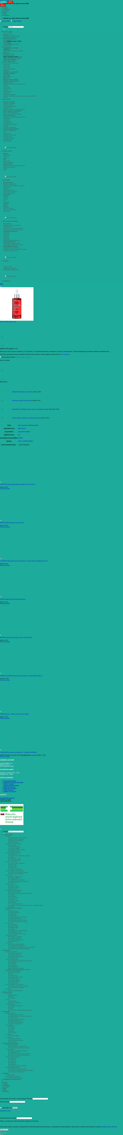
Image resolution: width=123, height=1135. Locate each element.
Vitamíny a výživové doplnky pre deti (18, 969)
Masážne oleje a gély (16, 977)
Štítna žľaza (13, 867)
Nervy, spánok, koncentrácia (15, 870)
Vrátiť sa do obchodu (13, 44)
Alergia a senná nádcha (14, 843)
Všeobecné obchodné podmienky (13, 782)
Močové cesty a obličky (14, 908)
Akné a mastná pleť (16, 1023)
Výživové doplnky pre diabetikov (19, 948)
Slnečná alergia (14, 851)
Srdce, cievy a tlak (12, 861)
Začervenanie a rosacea (17, 1019)
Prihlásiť (15, 1108)
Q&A (4, 14)
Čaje (11, 974)
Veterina (6, 261)
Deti (8, 999)
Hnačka (12, 895)
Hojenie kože (14, 1017)
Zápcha (12, 907)
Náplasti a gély (14, 887)
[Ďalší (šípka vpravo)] (2, 1134)
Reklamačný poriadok (9, 788)
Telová (12, 1029)
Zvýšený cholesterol (16, 869)
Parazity (12, 899)
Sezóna (9, 989)
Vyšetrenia (6, 9)
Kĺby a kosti (10, 884)
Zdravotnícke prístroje (13, 1057)
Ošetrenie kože (14, 1052)
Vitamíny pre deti (15, 938)
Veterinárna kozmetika (13, 1076)
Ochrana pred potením (16, 1040)
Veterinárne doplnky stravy (14, 1078)
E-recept (6, 11)
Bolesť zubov (14, 842)
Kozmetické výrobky (24, 431)
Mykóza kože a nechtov (17, 1022)
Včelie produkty (14, 972)
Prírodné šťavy (14, 981)
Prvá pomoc (10, 1049)
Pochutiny (13, 963)
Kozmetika (6, 180)
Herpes (12, 929)
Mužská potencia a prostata (18, 917)
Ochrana (9, 1037)
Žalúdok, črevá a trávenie (14, 890)
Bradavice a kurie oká (16, 1014)
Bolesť (9, 836)
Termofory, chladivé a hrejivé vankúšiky (21, 1070)
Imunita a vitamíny (12, 935)
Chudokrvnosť (14, 941)
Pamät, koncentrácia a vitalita (18, 872)
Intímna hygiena (14, 912)
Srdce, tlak (13, 866)
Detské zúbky (14, 927)
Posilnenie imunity (15, 858)
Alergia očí (13, 845)
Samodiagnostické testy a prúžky (20, 1047)
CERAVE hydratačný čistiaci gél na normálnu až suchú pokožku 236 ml (21, 675)
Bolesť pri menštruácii (16, 840)
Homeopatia (13, 975)
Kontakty (6, 15)
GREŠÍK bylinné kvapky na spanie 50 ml (12, 522)
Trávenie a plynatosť (16, 904)
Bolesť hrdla (13, 854)
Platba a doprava (8, 790)
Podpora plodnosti (15, 918)
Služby (5, 8)
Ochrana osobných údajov (11, 785)
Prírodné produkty (15, 980)
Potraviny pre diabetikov (17, 944)
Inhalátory (13, 1063)
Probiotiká (13, 902)
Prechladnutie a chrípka (14, 852)
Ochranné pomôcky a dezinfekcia (20, 1055)
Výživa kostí (13, 889)
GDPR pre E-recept (9, 787)
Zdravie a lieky (7, 32)
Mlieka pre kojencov (16, 1005)
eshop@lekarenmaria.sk (7, 798)
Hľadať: (5, 27)
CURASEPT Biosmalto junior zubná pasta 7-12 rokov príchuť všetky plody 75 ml (24, 561)
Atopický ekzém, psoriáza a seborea (20, 1016)
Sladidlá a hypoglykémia (17, 945)
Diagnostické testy (12, 1044)
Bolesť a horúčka (15, 1002)
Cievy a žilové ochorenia (17, 863)
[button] (7, 281)
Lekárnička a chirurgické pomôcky (20, 1054)
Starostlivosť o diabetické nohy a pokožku (22, 947)
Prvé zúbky (13, 1001)
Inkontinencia (14, 911)
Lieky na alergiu (14, 848)
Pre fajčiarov (13, 965)
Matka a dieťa (7, 151)
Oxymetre (13, 1061)
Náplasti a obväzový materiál (18, 1051)
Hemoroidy (13, 864)
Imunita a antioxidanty (16, 939)
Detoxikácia (13, 962)
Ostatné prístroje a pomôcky (18, 1066)
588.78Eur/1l (22, 428)
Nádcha (12, 857)
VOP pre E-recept (8, 784)
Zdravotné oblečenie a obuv (18, 1069)
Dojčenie (12, 998)
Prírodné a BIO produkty (14, 971)
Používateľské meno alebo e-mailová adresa (16, 1098)
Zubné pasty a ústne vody (17, 933)
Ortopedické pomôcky (13, 1067)
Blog (4, 12)
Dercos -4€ (13, 321)
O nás (5, 6)
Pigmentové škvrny (15, 1020)
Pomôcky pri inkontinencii (17, 1072)
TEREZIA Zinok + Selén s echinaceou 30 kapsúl (14, 714)
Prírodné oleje (14, 978)
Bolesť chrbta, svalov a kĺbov (18, 837)
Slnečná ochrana (15, 1038)
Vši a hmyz (13, 1041)
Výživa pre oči (14, 883)
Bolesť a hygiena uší (16, 876)
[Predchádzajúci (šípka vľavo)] (0, 1134)
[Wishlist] (0, 520)
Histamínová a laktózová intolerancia (21, 893)
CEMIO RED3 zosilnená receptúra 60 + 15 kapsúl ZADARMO (18, 752)
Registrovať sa (4, 1129)
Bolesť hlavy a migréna (17, 839)
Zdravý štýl (6, 99)
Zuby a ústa (10, 923)
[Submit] (4, 833)
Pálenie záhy (14, 898)
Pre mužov (13, 1032)
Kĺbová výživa (14, 886)
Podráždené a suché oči (17, 880)
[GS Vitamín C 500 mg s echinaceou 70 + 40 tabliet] (7, 346)
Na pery (12, 1031)
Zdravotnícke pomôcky (10, 221)
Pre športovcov (14, 967)
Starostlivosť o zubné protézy (18, 930)
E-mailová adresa (8, 1118)
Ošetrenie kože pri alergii (17, 849)
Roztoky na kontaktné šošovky (19, 881)
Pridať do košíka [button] (5, 488)
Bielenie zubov (14, 926)
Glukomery (13, 1064)
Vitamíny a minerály (16, 936)
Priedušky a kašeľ (15, 860)
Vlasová (12, 1028)
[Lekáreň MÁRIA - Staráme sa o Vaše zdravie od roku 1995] (11, 21)
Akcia (7, 321)
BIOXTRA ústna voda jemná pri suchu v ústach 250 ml (16, 637)
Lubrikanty (13, 914)
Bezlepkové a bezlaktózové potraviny (21, 960)
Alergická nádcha (15, 846)
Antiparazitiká (11, 1075)
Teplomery (13, 1058)
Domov (2, 321)
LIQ (19, 435)
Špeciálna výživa (15, 892)
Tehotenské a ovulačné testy (18, 920)
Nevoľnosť (13, 896)
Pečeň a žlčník (14, 901)
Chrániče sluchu (15, 878)
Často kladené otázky (9, 781)
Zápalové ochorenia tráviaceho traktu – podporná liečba (26, 905)
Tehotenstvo (13, 995)
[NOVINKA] (14, 480)
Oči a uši (9, 875)
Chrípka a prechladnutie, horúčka (20, 855)
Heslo (4, 1101)
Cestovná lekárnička (16, 990)
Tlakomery (13, 1060)
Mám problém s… (12, 1013)
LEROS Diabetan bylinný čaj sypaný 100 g (12, 599)
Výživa (12, 1007)
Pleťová (12, 1026)
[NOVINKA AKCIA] (14, 748)
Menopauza (13, 915)
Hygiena (9, 1034)
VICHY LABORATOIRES (25, 441)
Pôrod (12, 996)
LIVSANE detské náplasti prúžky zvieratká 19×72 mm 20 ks (17, 484)
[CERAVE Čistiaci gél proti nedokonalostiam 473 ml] (7, 337)
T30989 (20, 438)
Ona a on (9, 909)
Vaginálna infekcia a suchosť (18, 921)
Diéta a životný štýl (12, 959)
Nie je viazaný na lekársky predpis (28, 425)
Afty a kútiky (13, 924)
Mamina (9, 993)
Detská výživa (11, 1004)
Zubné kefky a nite (15, 932)
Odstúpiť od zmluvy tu (9, 791)
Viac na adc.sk (65, 354)
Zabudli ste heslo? (5, 1111)
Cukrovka (9, 942)
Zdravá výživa (14, 983)
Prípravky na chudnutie (17, 968)
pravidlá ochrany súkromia (109, 1126)
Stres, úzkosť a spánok (17, 873)
